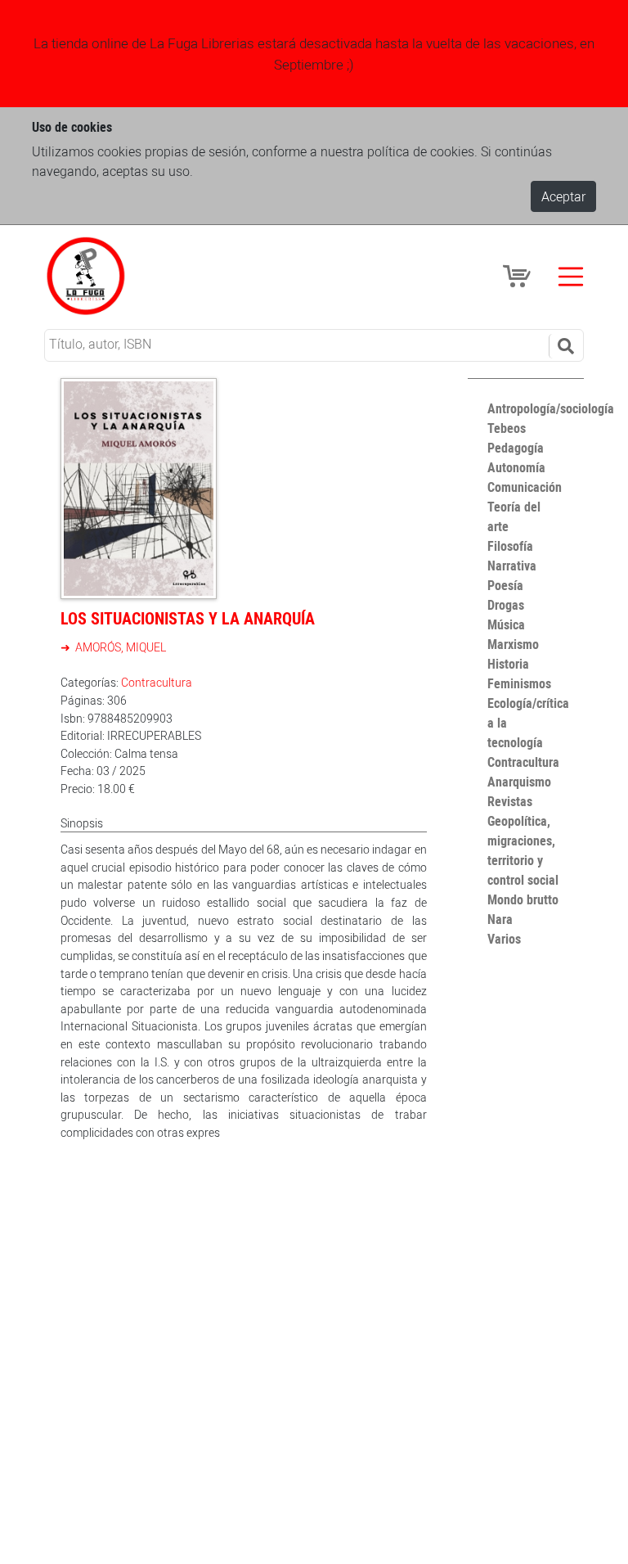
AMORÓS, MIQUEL (119, 647)
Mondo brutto (522, 899)
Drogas (505, 605)
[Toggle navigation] (570, 276)
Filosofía (510, 546)
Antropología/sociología (550, 408)
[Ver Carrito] (519, 275)
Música (506, 624)
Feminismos (519, 683)
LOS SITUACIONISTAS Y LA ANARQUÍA (188, 618)
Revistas (509, 801)
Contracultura (156, 682)
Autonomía (516, 467)
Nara (500, 919)
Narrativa (511, 566)
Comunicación (524, 487)
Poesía (505, 585)
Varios (504, 939)
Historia (508, 664)
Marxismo (513, 644)
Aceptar (563, 196)
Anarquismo (519, 782)
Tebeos (506, 428)
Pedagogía (515, 448)
